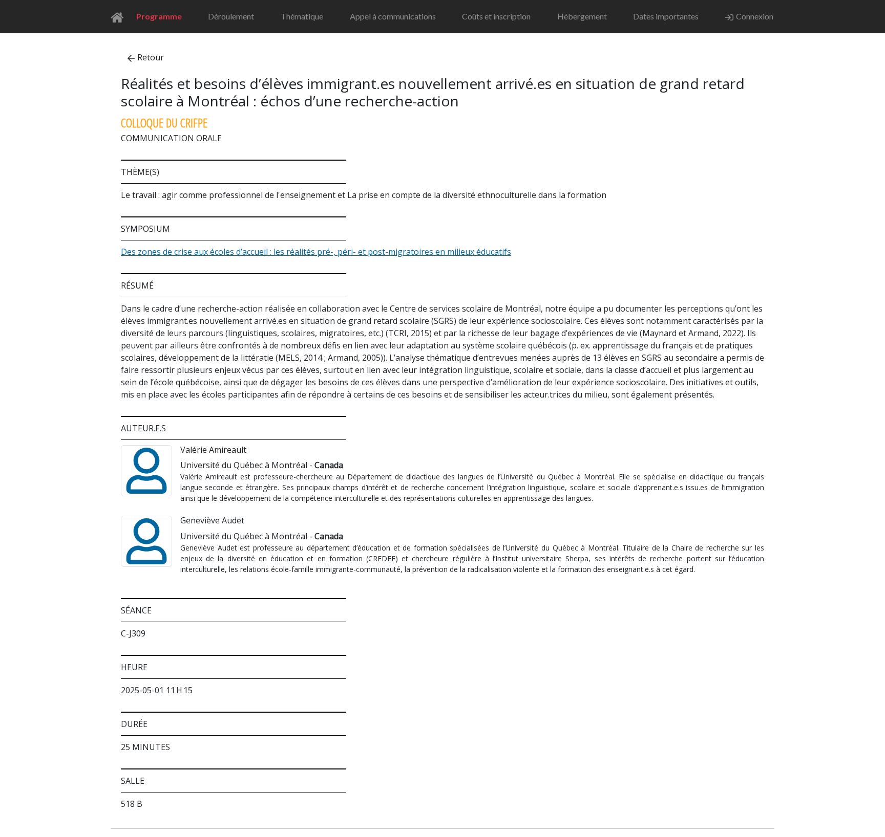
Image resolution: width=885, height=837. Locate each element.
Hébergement (582, 16)
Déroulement (231, 16)
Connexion (754, 16)
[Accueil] (120, 16)
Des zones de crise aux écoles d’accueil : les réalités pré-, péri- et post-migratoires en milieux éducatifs (316, 251)
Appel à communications (393, 16)
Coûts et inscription (496, 16)
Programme (159, 16)
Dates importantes (666, 16)
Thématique (302, 16)
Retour (150, 57)
